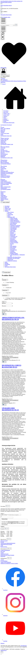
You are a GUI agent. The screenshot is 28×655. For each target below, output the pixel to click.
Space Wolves (13, 247)
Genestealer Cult (13, 236)
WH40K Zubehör (14, 253)
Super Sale (7, 207)
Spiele (6, 262)
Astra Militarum (13, 223)
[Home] (15, 98)
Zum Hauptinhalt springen (6, 1)
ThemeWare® (4, 650)
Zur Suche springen (16, 1)
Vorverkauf (7, 206)
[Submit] (1, 516)
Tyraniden (12, 251)
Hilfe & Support (4, 540)
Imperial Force (13, 240)
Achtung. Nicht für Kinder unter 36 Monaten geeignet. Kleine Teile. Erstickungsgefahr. (15, 298)
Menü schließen (6, 76)
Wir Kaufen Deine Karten (10, 266)
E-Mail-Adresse (4, 514)
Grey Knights (13, 237)
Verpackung (4, 290)
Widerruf (2, 643)
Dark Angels (12, 231)
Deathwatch (12, 235)
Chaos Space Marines (14, 226)
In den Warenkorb (5, 358)
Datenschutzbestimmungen (13, 521)
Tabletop (6, 211)
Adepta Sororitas (13, 218)
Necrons (12, 243)
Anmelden (3, 78)
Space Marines (13, 246)
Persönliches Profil (9, 81)
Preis (3, 301)
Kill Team (9, 213)
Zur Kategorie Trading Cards (7, 144)
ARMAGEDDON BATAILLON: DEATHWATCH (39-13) (13, 318)
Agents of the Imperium (15, 221)
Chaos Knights (13, 229)
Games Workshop (10, 282)
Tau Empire (12, 248)
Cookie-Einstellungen (5, 550)
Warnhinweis (5, 295)
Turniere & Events (4, 553)
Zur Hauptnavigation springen (11, 2)
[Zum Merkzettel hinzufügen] (4, 314)
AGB (12, 523)
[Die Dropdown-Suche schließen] (16, 25)
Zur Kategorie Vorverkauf (6, 124)
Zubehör (6, 263)
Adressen (15, 81)
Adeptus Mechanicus (14, 220)
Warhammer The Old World (13, 258)
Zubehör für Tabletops (12, 260)
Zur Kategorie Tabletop (6, 163)
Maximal (7, 306)
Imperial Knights (13, 241)
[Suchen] (13, 25)
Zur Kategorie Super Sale (6, 135)
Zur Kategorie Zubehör (6, 189)
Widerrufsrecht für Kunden (6, 544)
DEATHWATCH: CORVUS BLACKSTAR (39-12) (11, 366)
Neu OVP (8, 292)
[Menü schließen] (1, 126)
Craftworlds (12, 230)
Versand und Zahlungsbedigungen (8, 543)
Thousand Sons (13, 249)
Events (6, 265)
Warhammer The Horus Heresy (14, 257)
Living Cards (7, 209)
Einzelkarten (7, 264)
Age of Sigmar (10, 212)
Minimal (7, 303)
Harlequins (12, 238)
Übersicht (3, 81)
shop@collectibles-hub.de (6, 5)
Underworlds (10, 214)
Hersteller (4, 279)
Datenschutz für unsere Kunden (7, 555)
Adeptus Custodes (14, 219)
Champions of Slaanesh (15, 225)
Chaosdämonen (13, 228)
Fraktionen (4, 285)
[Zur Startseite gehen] (5, 17)
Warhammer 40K (11, 217)
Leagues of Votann (14, 242)
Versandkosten (23, 645)
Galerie (2, 552)
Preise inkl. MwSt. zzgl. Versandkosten (10, 357)
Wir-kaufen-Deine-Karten (6, 14)
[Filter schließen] (2, 278)
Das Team (3, 551)
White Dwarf (10, 259)
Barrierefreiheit (4, 546)
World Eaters (13, 252)
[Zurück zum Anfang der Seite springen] (2, 652)
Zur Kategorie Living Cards (7, 157)
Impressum (3, 556)
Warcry (8, 215)
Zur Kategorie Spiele (5, 177)
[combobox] (7, 25)
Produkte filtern (7, 272)
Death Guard (13, 234)
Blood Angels (13, 224)
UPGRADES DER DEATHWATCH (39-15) (10, 409)
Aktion (2, 513)
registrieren (5, 79)
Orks (11, 245)
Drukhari (12, 232)
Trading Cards (8, 208)
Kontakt (2, 542)
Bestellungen (20, 81)
